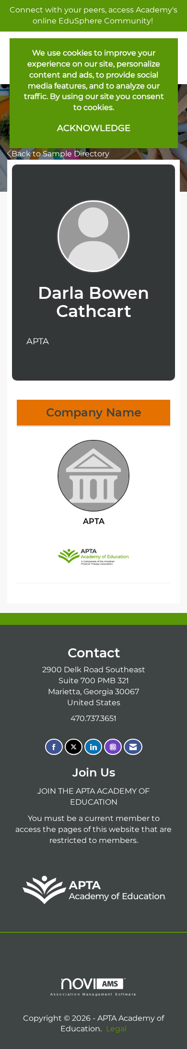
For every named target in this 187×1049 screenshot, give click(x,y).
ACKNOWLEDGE (93, 128)
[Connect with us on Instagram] (113, 747)
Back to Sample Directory (60, 153)
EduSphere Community (104, 20)
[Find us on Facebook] (54, 747)
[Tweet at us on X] (73, 747)
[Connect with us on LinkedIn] (93, 747)
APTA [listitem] (94, 521)
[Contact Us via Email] (133, 747)
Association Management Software (93, 994)
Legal (116, 1028)
